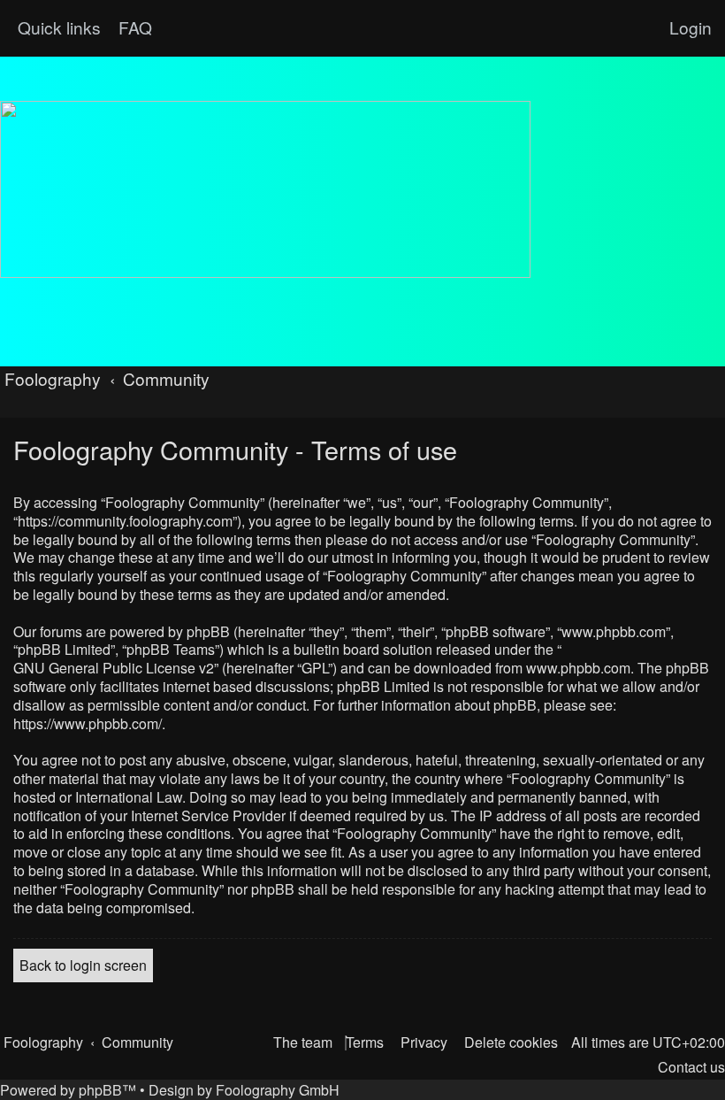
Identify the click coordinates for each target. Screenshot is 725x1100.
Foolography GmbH (278, 1090)
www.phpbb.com (578, 668)
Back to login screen (83, 965)
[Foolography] (265, 189)
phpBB (100, 1090)
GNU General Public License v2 (113, 668)
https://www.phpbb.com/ (87, 724)
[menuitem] (133, 27)
